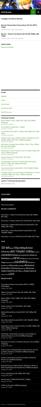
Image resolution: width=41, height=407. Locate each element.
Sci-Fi (10, 268)
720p (16, 247)
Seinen (15, 268)
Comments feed (6, 108)
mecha (8, 262)
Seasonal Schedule (7, 47)
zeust (12, 29)
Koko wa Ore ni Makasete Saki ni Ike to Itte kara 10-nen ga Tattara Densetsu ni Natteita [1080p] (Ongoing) (19, 351)
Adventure (6, 251)
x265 (11, 273)
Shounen (30, 268)
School (4, 268)
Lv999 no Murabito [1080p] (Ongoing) (14, 385)
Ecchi (35, 255)
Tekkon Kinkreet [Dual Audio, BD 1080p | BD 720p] (18, 292)
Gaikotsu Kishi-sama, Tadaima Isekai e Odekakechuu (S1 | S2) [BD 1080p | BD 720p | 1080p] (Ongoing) (20, 139)
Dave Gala (4, 215)
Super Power (4, 274)
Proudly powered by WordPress (16, 404)
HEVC (16, 258)
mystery (4, 265)
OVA (8, 265)
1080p (22, 247)
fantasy (5, 258)
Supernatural (30, 271)
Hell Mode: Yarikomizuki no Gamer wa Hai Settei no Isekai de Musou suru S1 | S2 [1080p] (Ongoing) (18, 335)
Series (20, 268)
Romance (29, 265)
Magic (3, 262)
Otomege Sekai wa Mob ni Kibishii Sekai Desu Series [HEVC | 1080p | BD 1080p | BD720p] (18, 162)
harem (11, 258)
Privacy (3, 404)
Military (12, 262)
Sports (22, 271)
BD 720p (16, 251)
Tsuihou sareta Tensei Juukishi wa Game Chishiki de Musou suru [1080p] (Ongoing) (18, 358)
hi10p (22, 258)
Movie (29, 262)
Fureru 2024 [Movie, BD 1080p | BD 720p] (24, 236)
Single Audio (6, 271)
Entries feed (5, 104)
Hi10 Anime (6, 12)
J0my (37, 258)
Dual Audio (21, 255)
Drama (13, 254)
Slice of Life (16, 271)
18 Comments (19, 29)
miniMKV (21, 262)
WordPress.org (6, 112)
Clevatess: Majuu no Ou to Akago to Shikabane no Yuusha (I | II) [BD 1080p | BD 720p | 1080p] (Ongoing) (20, 173)
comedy (5, 254)
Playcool (13, 265)
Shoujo (24, 268)
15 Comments (19, 38)
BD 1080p (27, 251)
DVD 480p (29, 255)
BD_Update (36, 252)
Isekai (34, 258)
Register (4, 96)
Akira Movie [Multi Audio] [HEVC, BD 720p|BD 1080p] (19, 168)
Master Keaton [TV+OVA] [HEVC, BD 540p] (16, 157)
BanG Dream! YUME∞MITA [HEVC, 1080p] (15, 379)
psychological (21, 265)
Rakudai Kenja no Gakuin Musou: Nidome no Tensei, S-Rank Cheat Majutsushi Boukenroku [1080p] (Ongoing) (19, 366)
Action (29, 247)
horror (31, 258)
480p (11, 248)
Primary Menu (38, 12)
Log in (3, 100)
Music (33, 262)
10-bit (5, 247)
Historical (27, 258)
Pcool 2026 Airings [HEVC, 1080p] (13, 127)
